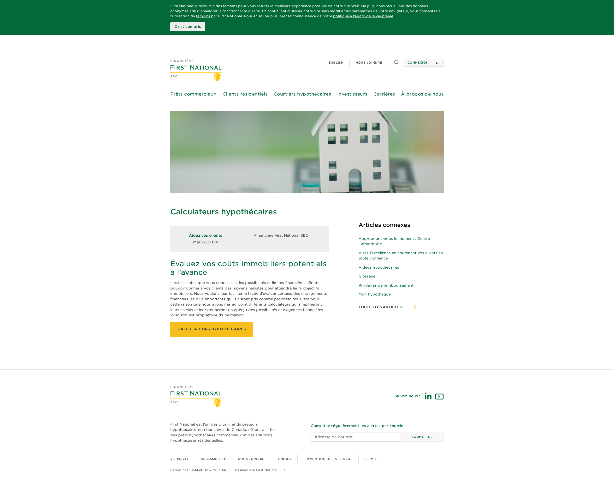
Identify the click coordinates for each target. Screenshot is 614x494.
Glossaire (367, 276)
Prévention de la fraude (328, 459)
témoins (203, 16)
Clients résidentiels (245, 93)
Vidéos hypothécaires (379, 267)
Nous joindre (368, 62)
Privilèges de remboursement (386, 285)
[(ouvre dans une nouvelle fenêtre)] (428, 395)
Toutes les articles (380, 307)
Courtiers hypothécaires (302, 93)
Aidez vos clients (205, 235)
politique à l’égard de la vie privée (363, 16)
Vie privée (179, 459)
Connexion (418, 62)
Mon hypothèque (375, 294)
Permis (370, 459)
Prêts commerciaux (193, 93)
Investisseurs (352, 93)
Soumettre (422, 437)
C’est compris (188, 26)
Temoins (284, 459)
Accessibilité (213, 459)
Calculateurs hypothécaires (211, 329)
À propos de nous (422, 93)
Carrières (384, 93)
